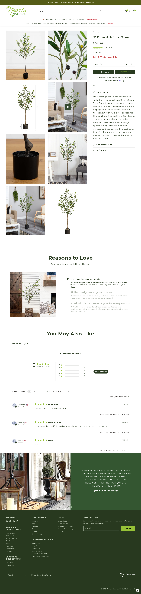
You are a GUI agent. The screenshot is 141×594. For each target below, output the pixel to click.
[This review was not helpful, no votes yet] (126, 415)
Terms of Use (62, 521)
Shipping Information (39, 553)
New (28, 24)
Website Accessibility (65, 529)
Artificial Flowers (61, 24)
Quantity (98, 64)
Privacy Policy (63, 523)
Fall (43, 19)
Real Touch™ (66, 19)
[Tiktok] (17, 521)
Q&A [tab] (26, 344)
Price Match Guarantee (40, 556)
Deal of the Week (92, 19)
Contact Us (36, 548)
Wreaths (84, 24)
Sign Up (127, 528)
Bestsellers (101, 24)
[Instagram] (10, 521)
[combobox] (70, 11)
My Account (36, 543)
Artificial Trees (36, 24)
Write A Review (101, 371)
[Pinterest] (14, 521)
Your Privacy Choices (65, 526)
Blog (33, 523)
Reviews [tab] (16, 344)
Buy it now (125, 72)
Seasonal (92, 24)
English (10, 575)
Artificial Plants (48, 24)
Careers (35, 526)
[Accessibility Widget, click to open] (137, 590)
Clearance (110, 24)
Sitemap (61, 531)
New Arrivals (10, 533)
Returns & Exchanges (39, 551)
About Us (35, 521)
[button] (67, 107)
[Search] (100, 11)
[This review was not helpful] (126, 451)
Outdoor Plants (74, 24)
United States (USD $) (39, 575)
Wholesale (36, 529)
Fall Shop (9, 562)
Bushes (57, 19)
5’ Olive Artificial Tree (107, 32)
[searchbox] (19, 391)
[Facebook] (7, 521)
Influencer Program (39, 531)
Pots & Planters (78, 19)
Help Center (36, 546)
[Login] (130, 11)
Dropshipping (37, 534)
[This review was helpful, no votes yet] (122, 415)
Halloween (49, 19)
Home (95, 32)
